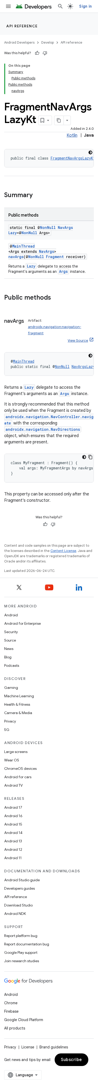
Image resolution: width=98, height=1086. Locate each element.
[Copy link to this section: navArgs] (9, 329)
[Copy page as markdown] (59, 120)
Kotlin (72, 135)
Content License (63, 551)
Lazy (31, 266)
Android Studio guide (22, 880)
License (27, 1047)
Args (63, 271)
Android (11, 615)
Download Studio (18, 905)
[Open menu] (8, 6)
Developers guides (19, 888)
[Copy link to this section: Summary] (38, 195)
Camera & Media (18, 712)
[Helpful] (37, 53)
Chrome (11, 1003)
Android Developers (19, 42)
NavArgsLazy (83, 366)
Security (11, 631)
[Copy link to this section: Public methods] (56, 298)
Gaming (11, 687)
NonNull (48, 227)
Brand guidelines (53, 1047)
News (8, 648)
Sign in (85, 6)
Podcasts (11, 665)
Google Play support (20, 952)
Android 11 (13, 858)
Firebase (11, 1011)
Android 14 (13, 832)
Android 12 (13, 849)
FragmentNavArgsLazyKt (72, 158)
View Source (78, 340)
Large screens (15, 751)
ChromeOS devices (20, 768)
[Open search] (60, 6)
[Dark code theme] (90, 152)
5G (6, 729)
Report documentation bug (26, 944)
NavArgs (46, 251)
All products (14, 1028)
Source (10, 640)
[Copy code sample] (90, 457)
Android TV (13, 785)
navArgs (16, 256)
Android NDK (15, 913)
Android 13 (13, 841)
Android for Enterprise (22, 623)
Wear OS (11, 760)
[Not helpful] (45, 53)
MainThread (23, 246)
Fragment (55, 256)
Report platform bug (20, 935)
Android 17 (13, 807)
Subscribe (71, 1059)
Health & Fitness (17, 704)
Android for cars (17, 777)
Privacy (10, 721)
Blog (7, 657)
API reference (22, 26)
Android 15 (13, 824)
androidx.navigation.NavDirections (42, 429)
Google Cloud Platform (23, 1019)
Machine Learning (19, 696)
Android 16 (13, 815)
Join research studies (21, 961)
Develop (47, 42)
